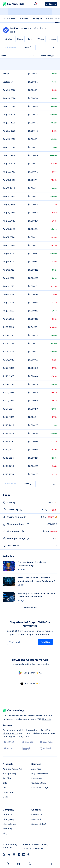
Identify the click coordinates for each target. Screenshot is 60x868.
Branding (7, 828)
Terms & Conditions (33, 848)
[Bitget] (46, 742)
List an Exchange (40, 787)
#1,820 (51, 502)
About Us (46, 719)
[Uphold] (45, 748)
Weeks (41, 39)
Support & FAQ (38, 824)
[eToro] (26, 748)
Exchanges (36, 18)
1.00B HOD (52, 524)
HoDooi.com (9, 18)
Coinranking (15, 4)
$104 (43, 517)
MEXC (48, 730)
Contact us (36, 814)
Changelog (8, 819)
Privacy (44, 844)
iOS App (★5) (9, 773)
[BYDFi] (8, 748)
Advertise (36, 769)
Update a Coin (38, 783)
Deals (5, 797)
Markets (49, 18)
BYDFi (15, 733)
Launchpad (8, 792)
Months (52, 39)
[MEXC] (9, 742)
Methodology (9, 824)
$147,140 (46, 509)
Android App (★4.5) (12, 769)
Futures (24, 18)
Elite (5, 783)
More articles (30, 607)
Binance (7, 733)
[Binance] (27, 742)
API (4, 787)
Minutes (8, 39)
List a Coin (36, 778)
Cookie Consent (31, 844)
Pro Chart (7, 778)
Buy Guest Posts (39, 773)
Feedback (36, 819)
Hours (20, 39)
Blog (5, 833)
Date (3, 56)
